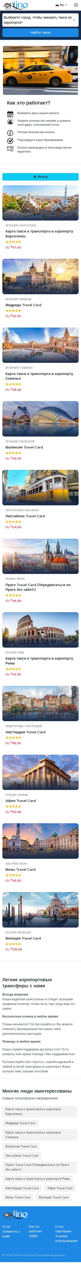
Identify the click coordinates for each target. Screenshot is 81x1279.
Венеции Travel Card (23, 938)
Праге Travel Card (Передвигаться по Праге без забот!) (38, 587)
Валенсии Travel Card (24, 447)
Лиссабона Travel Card (25, 516)
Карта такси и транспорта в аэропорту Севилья (39, 376)
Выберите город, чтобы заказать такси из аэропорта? (38, 20)
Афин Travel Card (21, 801)
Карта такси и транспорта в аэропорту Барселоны (39, 233)
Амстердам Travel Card (25, 732)
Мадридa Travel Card (23, 305)
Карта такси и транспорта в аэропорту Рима (39, 660)
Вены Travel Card (20, 869)
